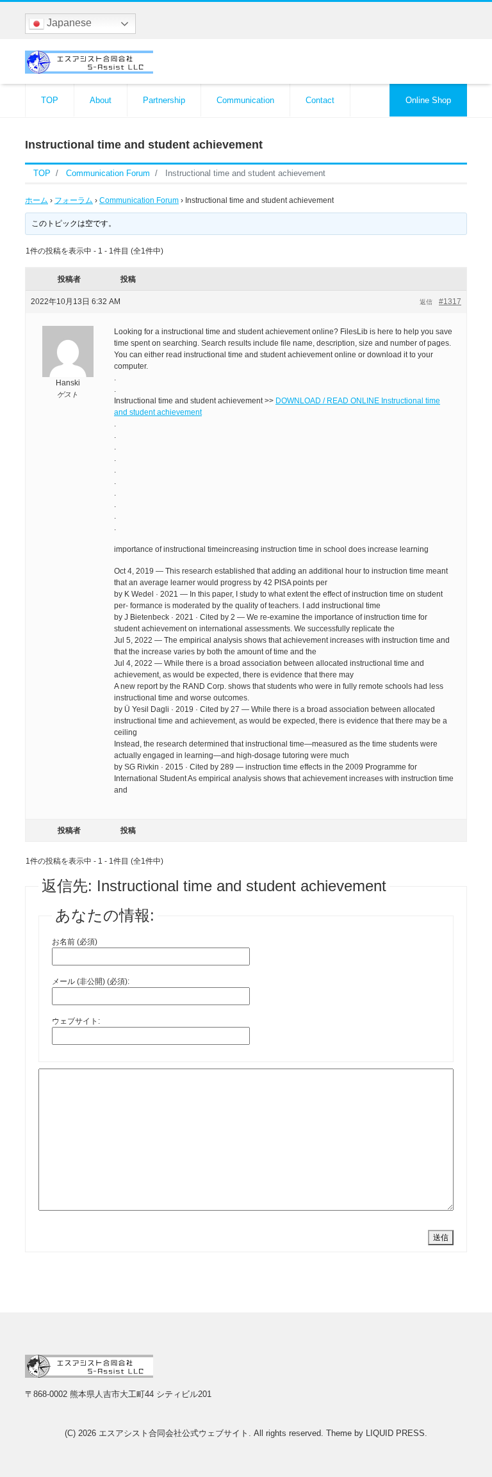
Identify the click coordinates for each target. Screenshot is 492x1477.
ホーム (36, 200)
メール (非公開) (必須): (90, 981)
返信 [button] (426, 301)
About (100, 100)
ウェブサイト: (76, 1021)
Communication (245, 100)
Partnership (164, 100)
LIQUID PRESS (395, 1433)
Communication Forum (139, 200)
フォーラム (73, 200)
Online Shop (428, 100)
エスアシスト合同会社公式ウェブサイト (174, 1433)
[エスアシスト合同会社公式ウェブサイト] (89, 60)
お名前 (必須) (74, 941)
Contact (320, 100)
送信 (440, 1237)
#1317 (450, 301)
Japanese (68, 22)
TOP (49, 100)
